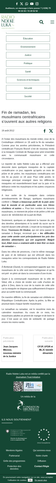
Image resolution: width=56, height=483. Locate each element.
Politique (28, 63)
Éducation (28, 38)
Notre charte (42, 456)
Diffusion (42, 461)
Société (28, 96)
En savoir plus (41, 480)
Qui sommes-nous (42, 450)
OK (30, 480)
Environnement (28, 47)
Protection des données (14, 467)
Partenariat (14, 456)
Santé (28, 71)
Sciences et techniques (28, 80)
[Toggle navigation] (52, 22)
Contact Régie (41, 466)
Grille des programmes (14, 461)
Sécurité (28, 88)
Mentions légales (14, 450)
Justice (28, 55)
